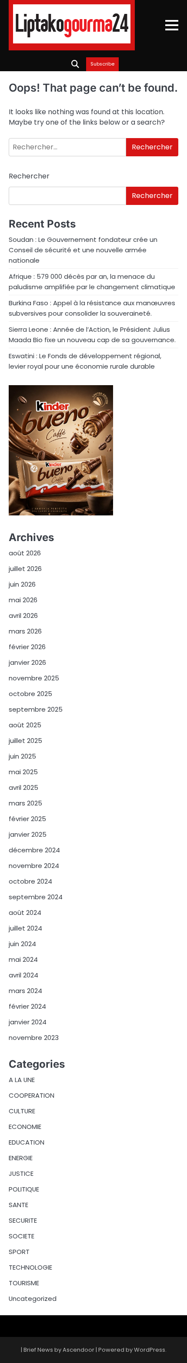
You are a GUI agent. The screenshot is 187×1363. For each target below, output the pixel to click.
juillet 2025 (25, 740)
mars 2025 (25, 803)
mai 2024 (23, 959)
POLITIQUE (24, 1189)
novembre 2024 (34, 865)
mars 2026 (25, 631)
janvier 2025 (28, 834)
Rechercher (29, 176)
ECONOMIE (25, 1126)
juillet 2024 (25, 928)
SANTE (18, 1204)
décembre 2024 (34, 850)
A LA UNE (22, 1079)
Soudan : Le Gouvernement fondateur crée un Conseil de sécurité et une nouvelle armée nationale (83, 250)
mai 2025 (23, 771)
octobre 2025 (30, 693)
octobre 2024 (30, 881)
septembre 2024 (36, 896)
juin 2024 (22, 943)
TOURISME (24, 1282)
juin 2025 (22, 756)
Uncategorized (33, 1298)
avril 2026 (23, 615)
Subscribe (102, 64)
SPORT (19, 1251)
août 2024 (25, 912)
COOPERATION (31, 1095)
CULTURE (22, 1110)
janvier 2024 (28, 1021)
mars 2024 (25, 990)
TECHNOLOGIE (30, 1267)
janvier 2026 (27, 662)
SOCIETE (21, 1236)
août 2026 (25, 553)
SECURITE (23, 1220)
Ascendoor (78, 1350)
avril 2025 (23, 787)
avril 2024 (23, 975)
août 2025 (25, 724)
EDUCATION (26, 1142)
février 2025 (27, 818)
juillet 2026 (25, 568)
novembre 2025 (34, 678)
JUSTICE (21, 1173)
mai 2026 (23, 599)
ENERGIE (21, 1157)
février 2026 (27, 646)
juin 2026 (22, 584)
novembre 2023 (34, 1037)
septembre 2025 (36, 709)
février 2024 (27, 1006)
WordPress (149, 1350)
